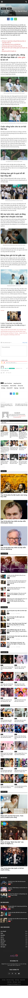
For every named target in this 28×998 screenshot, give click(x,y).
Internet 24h (3, 944)
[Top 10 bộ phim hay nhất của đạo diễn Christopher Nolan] (14, 509)
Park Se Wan (13, 385)
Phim (9, 8)
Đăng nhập (24, 342)
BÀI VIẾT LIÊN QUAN (5, 420)
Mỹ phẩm (3, 935)
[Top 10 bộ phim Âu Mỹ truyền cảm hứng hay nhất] (14, 483)
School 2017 (10, 388)
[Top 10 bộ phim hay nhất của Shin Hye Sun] (3, 612)
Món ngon (3, 946)
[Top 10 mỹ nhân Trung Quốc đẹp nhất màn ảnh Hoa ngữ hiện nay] (7, 728)
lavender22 (17, 412)
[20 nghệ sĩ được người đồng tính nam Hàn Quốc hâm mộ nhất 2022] (5, 457)
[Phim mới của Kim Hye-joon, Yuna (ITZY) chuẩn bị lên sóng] (14, 804)
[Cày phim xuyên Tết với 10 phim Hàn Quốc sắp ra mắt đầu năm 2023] (14, 443)
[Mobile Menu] (2, 1)
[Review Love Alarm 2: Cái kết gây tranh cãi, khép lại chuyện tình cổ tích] (7, 778)
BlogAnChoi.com (5, 963)
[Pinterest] (12, 973)
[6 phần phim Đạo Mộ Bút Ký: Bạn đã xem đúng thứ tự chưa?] (3, 577)
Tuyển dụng (17, 979)
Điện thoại (3, 941)
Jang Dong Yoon (17, 383)
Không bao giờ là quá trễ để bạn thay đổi (12, 46)
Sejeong (16, 388)
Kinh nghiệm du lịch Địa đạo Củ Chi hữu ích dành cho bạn (21, 405)
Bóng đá (2, 943)
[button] (26, 1)
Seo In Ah (22, 388)
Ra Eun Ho (20, 385)
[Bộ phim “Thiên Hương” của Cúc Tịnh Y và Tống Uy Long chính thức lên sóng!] (4, 889)
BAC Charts (10, 982)
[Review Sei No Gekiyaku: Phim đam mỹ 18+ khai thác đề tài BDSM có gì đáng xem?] (3, 594)
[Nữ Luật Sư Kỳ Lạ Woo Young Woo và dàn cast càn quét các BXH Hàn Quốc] (21, 676)
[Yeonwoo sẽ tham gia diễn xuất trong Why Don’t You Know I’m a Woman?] (5, 428)
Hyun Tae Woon (8, 383)
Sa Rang (3, 388)
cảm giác (21, 57)
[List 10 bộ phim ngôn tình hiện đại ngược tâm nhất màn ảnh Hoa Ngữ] (7, 762)
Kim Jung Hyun (4, 385)
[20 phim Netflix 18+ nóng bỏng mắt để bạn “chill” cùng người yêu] (14, 564)
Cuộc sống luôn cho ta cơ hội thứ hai (11, 44)
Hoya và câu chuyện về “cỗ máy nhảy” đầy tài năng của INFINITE (7, 405)
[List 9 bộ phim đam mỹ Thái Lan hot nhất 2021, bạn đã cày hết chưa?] (21, 778)
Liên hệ (19, 982)
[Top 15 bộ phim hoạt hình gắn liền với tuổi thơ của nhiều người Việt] (21, 692)
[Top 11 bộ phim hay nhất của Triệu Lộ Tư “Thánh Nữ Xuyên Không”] (7, 712)
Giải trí (3, 8)
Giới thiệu (3, 979)
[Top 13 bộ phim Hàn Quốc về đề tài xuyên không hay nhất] (14, 856)
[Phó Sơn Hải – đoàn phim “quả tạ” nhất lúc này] (21, 659)
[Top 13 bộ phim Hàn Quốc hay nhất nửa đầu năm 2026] (3, 638)
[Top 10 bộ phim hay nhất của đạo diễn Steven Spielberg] (14, 535)
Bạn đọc (2, 939)
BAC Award (15, 982)
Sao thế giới (3, 459)
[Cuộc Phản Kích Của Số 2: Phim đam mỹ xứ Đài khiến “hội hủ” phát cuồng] (21, 712)
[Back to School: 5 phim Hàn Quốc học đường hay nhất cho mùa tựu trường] (23, 457)
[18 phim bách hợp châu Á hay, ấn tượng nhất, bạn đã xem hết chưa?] (3, 589)
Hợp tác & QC (22, 979)
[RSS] (15, 973)
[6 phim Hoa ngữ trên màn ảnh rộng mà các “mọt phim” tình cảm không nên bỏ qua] (7, 692)
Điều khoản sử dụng (10, 979)
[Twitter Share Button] (12, 19)
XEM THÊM (3, 422)
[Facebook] (9, 973)
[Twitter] (19, 973)
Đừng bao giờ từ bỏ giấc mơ (9, 51)
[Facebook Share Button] (8, 19)
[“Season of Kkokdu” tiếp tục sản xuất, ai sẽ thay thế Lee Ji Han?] (14, 457)
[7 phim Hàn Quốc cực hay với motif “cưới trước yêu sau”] (23, 443)
